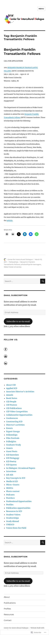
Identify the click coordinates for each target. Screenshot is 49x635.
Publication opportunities (18, 508)
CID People (11, 401)
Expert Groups (13, 431)
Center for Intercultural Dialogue (20, 259)
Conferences (12, 418)
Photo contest (13, 491)
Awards (9, 395)
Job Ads (9, 475)
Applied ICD (11, 388)
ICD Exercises (12, 455)
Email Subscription (16, 295)
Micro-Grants (12, 484)
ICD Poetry (11, 461)
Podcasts (10, 494)
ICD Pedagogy (12, 458)
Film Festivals (12, 438)
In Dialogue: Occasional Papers (20, 468)
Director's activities (15, 425)
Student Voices (13, 514)
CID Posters (11, 405)
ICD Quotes (11, 465)
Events (9, 428)
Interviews (11, 471)
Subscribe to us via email (18, 321)
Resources (9, 614)
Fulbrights (11, 441)
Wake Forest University (12, 267)
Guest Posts (11, 451)
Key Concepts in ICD (15, 478)
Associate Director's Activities (20, 391)
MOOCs (9, 488)
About (7, 597)
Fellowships (13, 262)
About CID (11, 385)
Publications (10, 603)
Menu (41, 9)
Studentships (12, 518)
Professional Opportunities (19, 501)
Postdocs (10, 498)
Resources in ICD (14, 511)
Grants (9, 448)
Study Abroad (12, 521)
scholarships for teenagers (31, 264)
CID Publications (14, 408)
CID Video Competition (17, 411)
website (9, 221)
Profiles (9, 504)
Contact (8, 620)
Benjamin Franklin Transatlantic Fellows (22, 51)
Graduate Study (13, 445)
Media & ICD (12, 481)
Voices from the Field (16, 528)
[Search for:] (22, 281)
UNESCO (10, 524)
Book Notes (11, 398)
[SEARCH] (42, 281)
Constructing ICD (14, 421)
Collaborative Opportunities (19, 415)
